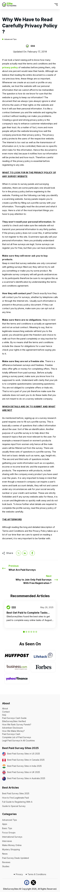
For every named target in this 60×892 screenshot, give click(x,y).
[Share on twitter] (18, 553)
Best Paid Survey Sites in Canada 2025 (26, 760)
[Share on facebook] (32, 553)
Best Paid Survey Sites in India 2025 (24, 766)
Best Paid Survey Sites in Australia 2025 (26, 778)
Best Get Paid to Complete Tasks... (28, 612)
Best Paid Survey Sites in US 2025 (23, 753)
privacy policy (10, 67)
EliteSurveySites (11, 889)
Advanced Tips (10, 39)
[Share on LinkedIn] (24, 553)
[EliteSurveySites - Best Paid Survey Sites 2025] (9, 4)
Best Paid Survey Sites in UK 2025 (23, 772)
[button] (51, 4)
